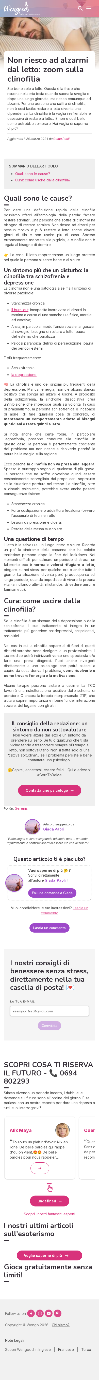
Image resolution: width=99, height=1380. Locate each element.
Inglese (45, 1349)
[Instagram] (40, 1313)
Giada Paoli (61, 139)
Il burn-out (19, 310)
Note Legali (14, 1340)
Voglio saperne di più (43, 1255)
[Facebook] (31, 1313)
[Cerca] (80, 8)
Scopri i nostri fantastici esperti (49, 1214)
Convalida (49, 1025)
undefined (47, 1201)
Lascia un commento (49, 927)
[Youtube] (49, 1313)
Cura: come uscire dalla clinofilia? (43, 180)
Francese (66, 1349)
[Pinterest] (57, 1313)
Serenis (21, 808)
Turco (86, 1349)
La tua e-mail (22, 1001)
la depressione (24, 374)
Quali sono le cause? (32, 174)
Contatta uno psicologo (47, 790)
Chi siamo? (61, 1325)
